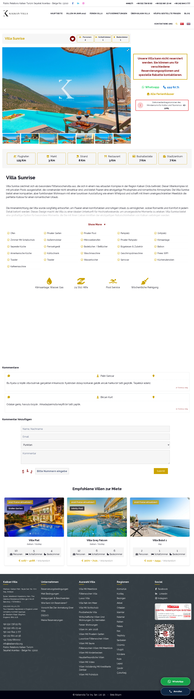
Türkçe (182, 24)
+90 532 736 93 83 (144, 3)
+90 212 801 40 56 (12, 636)
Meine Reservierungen (52, 620)
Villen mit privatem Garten (91, 634)
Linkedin (162, 594)
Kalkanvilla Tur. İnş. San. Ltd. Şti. (90, 695)
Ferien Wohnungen (88, 625)
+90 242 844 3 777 (182, 3)
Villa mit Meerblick (88, 589)
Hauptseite (56, 13)
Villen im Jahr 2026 (88, 629)
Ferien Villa (96, 13)
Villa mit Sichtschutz (89, 607)
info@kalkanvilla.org (13, 643)
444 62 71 (172, 87)
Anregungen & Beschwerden (55, 598)
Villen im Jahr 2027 (76, 13)
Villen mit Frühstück (88, 674)
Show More (97, 224)
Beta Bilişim (115, 695)
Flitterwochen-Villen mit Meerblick (95, 648)
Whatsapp (152, 87)
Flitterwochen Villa (88, 594)
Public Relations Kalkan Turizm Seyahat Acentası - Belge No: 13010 (35, 3)
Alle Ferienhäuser (162, 94)
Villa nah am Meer (88, 603)
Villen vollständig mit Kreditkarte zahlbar (95, 668)
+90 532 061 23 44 (163, 3)
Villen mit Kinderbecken (90, 652)
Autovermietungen (116, 13)
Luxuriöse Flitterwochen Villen (94, 638)
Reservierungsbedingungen (54, 589)
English (188, 24)
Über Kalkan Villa (140, 13)
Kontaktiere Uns (163, 24)
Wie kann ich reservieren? (54, 603)
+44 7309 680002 (11, 640)
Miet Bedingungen (50, 594)
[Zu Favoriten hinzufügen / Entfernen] (72, 38)
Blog (187, 13)
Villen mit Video (87, 662)
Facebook (162, 589)
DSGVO (45, 615)
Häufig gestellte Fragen (167, 13)
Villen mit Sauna (86, 643)
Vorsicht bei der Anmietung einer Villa (57, 609)
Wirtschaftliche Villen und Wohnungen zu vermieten (92, 618)
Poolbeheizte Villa (88, 612)
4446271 (129, 3)
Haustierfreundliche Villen (91, 657)
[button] (128, 50)
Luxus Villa (84, 598)
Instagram (162, 598)
